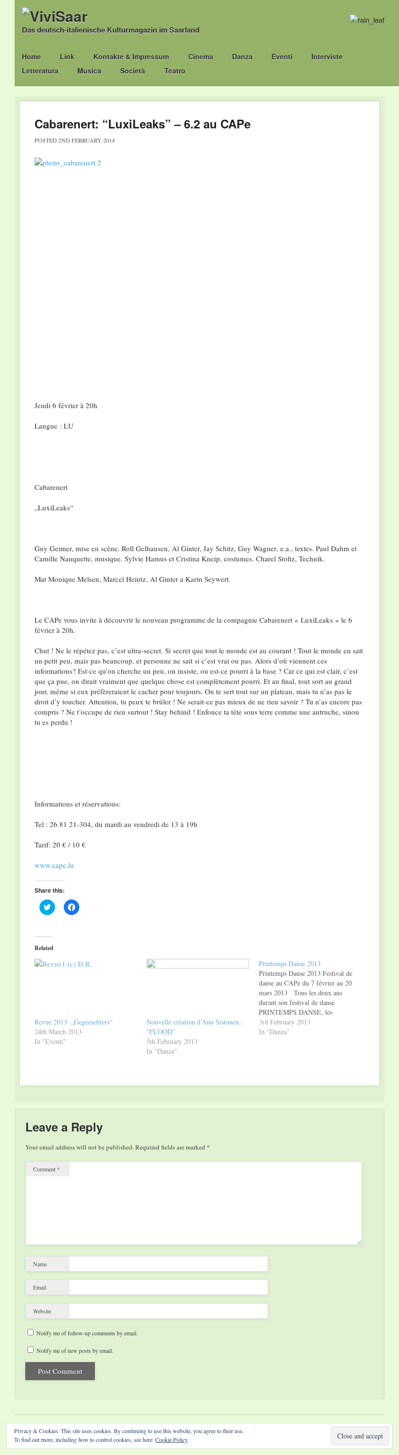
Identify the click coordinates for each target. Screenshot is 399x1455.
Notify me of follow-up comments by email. (87, 1333)
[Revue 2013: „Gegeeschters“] (86, 988)
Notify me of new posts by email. (74, 1350)
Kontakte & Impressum (131, 56)
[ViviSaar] (55, 15)
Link (67, 56)
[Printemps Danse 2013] (315, 998)
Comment (46, 1169)
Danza (242, 56)
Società (132, 70)
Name (40, 1264)
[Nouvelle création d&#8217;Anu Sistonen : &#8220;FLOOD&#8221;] (197, 988)
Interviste (327, 56)
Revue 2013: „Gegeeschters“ (73, 1021)
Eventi (282, 56)
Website (42, 1311)
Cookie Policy (171, 1439)
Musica (89, 70)
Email (39, 1287)
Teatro (174, 70)
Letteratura (40, 70)
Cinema (200, 56)
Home (31, 56)
